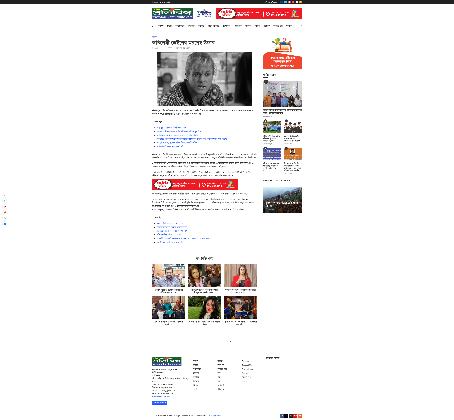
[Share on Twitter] (4, 201)
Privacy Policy (247, 369)
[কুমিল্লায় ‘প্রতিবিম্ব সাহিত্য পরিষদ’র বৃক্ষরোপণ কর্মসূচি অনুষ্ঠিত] (272, 127)
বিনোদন (248, 26)
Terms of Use (247, 365)
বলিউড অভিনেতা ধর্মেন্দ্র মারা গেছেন (171, 242)
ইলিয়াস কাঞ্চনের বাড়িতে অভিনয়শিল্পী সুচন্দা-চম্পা (169, 323)
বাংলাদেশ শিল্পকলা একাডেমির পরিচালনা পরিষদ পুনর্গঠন (179, 131)
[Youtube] (293, 2)
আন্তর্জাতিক (180, 26)
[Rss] (300, 2)
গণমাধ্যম (221, 389)
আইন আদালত (213, 26)
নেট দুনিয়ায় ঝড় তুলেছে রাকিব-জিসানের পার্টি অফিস (177, 142)
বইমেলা (267, 26)
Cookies (245, 373)
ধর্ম (219, 377)
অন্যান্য (289, 26)
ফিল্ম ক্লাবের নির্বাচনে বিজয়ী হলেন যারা (171, 127)
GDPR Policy (247, 377)
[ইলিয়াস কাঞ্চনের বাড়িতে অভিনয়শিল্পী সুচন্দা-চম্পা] (168, 307)
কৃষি (219, 373)
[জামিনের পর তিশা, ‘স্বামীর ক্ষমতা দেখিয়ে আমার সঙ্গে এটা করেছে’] (240, 275)
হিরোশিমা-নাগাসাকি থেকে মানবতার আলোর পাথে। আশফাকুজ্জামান (282, 112)
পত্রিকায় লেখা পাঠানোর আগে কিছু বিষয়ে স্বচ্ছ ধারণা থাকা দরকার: (271, 165)
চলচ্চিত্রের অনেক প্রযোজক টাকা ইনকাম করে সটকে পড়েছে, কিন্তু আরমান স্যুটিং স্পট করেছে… (193, 139)
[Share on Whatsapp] (4, 218)
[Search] (301, 26)
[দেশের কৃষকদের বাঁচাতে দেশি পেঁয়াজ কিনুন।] (282, 200)
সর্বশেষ (160, 26)
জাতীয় (169, 26)
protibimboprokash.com (161, 396)
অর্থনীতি (201, 26)
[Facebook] (281, 2)
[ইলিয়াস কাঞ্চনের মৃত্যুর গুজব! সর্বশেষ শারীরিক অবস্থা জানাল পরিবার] (168, 275)
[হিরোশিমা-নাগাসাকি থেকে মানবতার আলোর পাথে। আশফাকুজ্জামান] (282, 94)
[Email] (296, 2)
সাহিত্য (257, 26)
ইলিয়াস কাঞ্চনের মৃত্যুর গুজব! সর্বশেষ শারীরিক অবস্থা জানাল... (169, 291)
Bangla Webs (216, 415)
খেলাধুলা (238, 26)
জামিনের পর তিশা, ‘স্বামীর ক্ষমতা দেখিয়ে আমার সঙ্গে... (240, 291)
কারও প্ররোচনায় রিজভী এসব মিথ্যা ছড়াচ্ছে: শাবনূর (204, 323)
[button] (265, 200)
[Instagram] (289, 2)
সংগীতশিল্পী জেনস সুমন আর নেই (170, 146)
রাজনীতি (191, 26)
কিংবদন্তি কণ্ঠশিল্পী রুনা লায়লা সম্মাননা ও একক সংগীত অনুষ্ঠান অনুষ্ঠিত (184, 238)
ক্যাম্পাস (221, 365)
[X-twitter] (286, 416)
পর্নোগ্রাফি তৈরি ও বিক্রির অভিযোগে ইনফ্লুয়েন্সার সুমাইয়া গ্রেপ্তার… (204, 291)
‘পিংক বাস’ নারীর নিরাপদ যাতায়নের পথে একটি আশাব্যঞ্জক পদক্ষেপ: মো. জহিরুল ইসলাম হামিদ (293, 167)
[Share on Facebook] (4, 195)
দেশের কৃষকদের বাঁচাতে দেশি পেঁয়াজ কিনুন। (282, 204)
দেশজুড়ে (226, 26)
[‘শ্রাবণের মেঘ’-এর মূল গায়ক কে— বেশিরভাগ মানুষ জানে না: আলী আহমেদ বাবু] (240, 307)
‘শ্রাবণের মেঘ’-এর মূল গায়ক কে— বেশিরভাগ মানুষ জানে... (240, 323)
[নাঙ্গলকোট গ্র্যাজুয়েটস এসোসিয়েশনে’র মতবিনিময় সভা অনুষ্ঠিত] (293, 127)
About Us (245, 361)
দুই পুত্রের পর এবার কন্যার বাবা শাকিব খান (173, 231)
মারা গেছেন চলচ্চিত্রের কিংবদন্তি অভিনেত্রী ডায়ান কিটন (177, 135)
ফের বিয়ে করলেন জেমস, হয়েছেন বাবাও (172, 227)
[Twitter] (285, 2)
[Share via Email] (4, 223)
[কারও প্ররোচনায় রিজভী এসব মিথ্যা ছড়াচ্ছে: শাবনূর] (204, 307)
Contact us (246, 381)
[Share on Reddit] (4, 212)
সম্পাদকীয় (221, 385)
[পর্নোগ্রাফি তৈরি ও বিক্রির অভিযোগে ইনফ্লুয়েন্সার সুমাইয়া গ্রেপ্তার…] (204, 275)
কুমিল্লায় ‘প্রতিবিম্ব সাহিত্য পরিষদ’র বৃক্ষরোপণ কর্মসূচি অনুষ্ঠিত (271, 138)
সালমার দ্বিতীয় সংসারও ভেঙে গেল (170, 223)
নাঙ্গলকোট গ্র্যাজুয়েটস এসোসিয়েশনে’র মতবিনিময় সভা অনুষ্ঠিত (292, 138)
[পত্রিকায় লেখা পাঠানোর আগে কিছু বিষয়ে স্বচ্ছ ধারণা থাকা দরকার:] (272, 154)
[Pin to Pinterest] (4, 206)
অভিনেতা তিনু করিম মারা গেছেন (169, 234)
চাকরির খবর (278, 26)
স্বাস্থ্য (219, 381)
